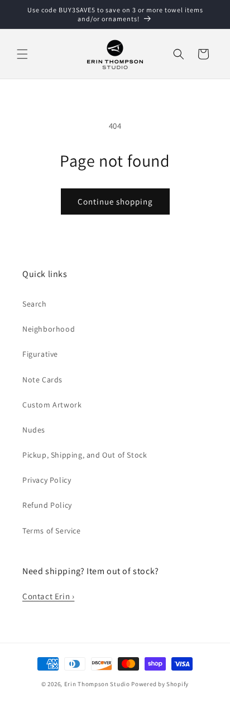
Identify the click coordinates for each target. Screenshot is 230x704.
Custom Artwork (52, 405)
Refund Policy (47, 505)
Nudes (33, 430)
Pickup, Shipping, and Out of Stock (84, 455)
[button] (22, 54)
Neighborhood (48, 329)
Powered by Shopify (160, 684)
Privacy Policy (46, 480)
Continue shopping (115, 201)
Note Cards (42, 380)
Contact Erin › (48, 596)
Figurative (40, 354)
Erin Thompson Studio (97, 684)
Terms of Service (51, 531)
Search (34, 304)
